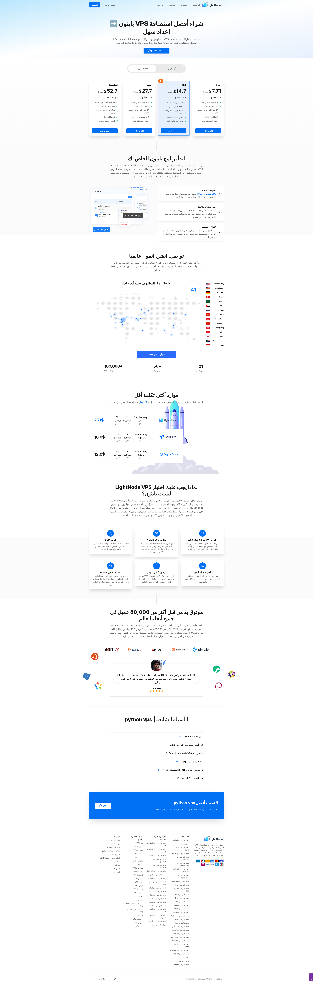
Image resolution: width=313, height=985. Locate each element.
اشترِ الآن (103, 805)
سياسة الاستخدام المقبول (111, 851)
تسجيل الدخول (110, 5)
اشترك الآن (208, 131)
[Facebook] (111, 979)
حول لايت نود (115, 840)
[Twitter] (115, 979)
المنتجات (184, 5)
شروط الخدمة (115, 854)
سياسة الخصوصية (113, 847)
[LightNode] (212, 5)
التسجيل (94, 5)
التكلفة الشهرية (142, 69)
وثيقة (118, 861)
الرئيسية (196, 5)
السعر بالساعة (171, 68)
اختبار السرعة (158, 354)
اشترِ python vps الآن (156, 50)
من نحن (160, 5)
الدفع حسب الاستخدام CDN (110, 858)
